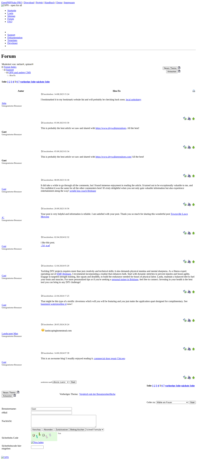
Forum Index (10, 67)
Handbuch (49, 2)
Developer (12, 43)
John (4, 103)
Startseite (11, 10)
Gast (4, 189)
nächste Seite (43, 81)
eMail (4, 412)
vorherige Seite (28, 81)
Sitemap (11, 16)
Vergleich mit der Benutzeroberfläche (97, 394)
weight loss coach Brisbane (83, 191)
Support (11, 35)
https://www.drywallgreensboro (111, 128)
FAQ (9, 21)
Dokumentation (14, 37)
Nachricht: (7, 421)
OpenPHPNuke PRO (11, 2)
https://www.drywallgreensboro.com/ (114, 156)
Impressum (69, 2)
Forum (10, 19)
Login (10, 13)
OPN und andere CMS (19, 72)
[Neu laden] (37, 442)
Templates (12, 40)
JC (3, 217)
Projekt (39, 2)
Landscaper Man (10, 333)
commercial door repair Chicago (109, 358)
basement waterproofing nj (54, 304)
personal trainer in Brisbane (125, 279)
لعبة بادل (45, 245)
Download (29, 2)
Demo (59, 2)
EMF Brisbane (64, 274)
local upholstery (133, 99)
